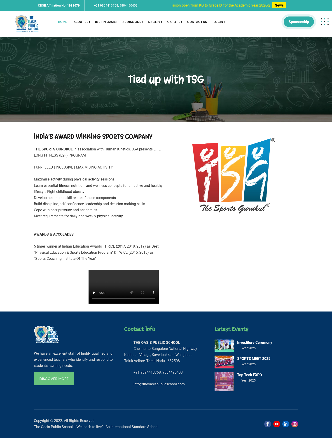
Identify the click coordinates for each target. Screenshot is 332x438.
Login (218, 22)
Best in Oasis (105, 22)
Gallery (154, 22)
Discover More (54, 378)
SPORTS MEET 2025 (253, 358)
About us (81, 22)
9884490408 (128, 5)
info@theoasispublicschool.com (159, 384)
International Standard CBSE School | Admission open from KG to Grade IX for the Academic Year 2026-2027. (175, 5)
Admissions (131, 22)
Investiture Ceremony (254, 342)
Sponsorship (299, 22)
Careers (173, 22)
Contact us (197, 22)
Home (62, 22)
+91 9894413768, (106, 5)
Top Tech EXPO (249, 375)
